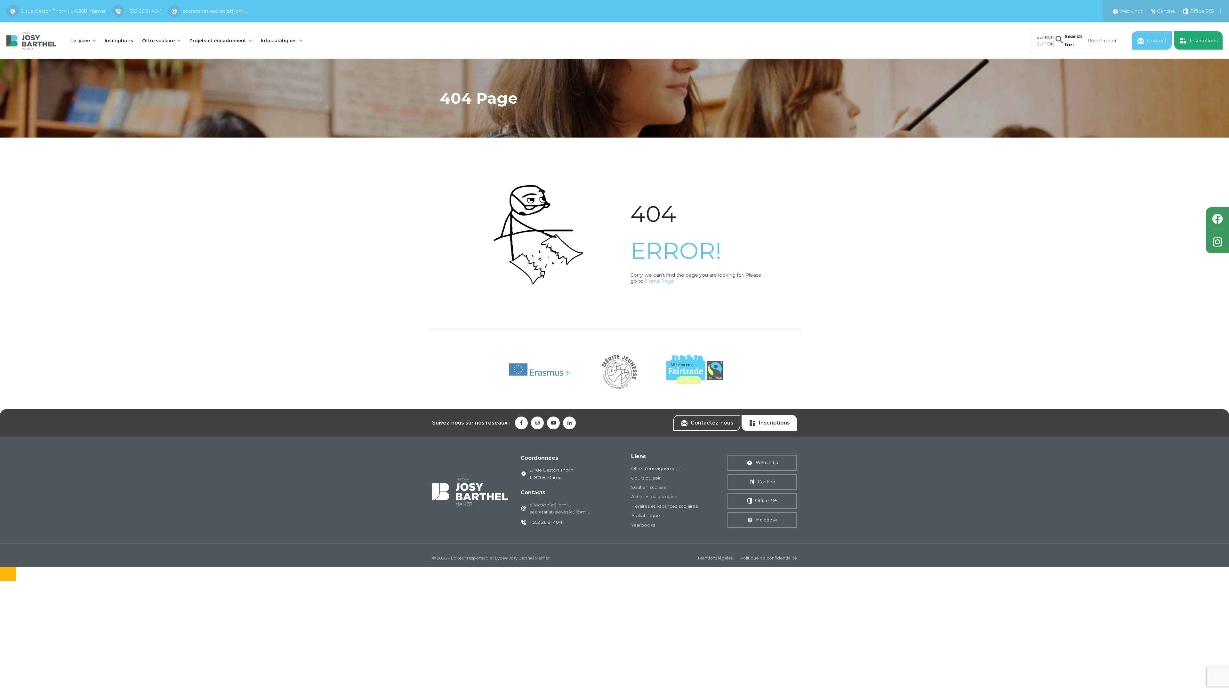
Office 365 (766, 501)
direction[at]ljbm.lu (550, 505)
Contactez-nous (712, 423)
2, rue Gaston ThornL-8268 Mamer (551, 473)
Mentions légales (715, 557)
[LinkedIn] (569, 423)
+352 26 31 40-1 (144, 11)
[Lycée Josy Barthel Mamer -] (31, 40)
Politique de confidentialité (768, 557)
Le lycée (80, 41)
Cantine (766, 482)
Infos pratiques (279, 41)
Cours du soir (646, 478)
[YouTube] (553, 423)
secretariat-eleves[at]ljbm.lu (215, 11)
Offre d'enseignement (655, 468)
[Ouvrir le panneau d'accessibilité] (8, 574)
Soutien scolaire (649, 487)
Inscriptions (119, 41)
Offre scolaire (158, 41)
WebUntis (767, 462)
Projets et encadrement (217, 41)
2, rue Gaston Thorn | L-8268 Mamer (63, 11)
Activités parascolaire (654, 496)
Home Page (659, 281)
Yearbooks (643, 525)
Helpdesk (766, 520)
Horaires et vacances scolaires (664, 506)
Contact (1157, 40)
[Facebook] (1217, 218)
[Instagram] (1217, 241)
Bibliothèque (645, 515)
